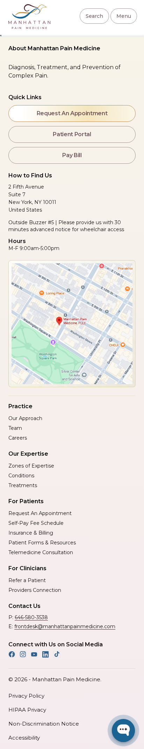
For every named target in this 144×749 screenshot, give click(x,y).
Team (15, 428)
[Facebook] (11, 654)
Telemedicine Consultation (40, 552)
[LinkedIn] (45, 654)
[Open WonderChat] (123, 730)
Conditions (21, 475)
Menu (123, 16)
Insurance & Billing (30, 533)
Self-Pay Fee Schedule (36, 523)
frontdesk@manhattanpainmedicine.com (64, 626)
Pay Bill (71, 155)
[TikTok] (56, 654)
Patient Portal (72, 134)
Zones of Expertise (31, 466)
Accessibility (24, 737)
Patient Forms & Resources (42, 542)
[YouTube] (34, 654)
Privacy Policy (26, 695)
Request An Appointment (72, 113)
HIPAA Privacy (27, 709)
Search (94, 16)
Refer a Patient (27, 580)
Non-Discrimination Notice (43, 723)
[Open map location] (72, 323)
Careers (17, 438)
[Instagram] (23, 654)
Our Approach (25, 418)
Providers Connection (34, 590)
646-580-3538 (31, 617)
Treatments (22, 485)
